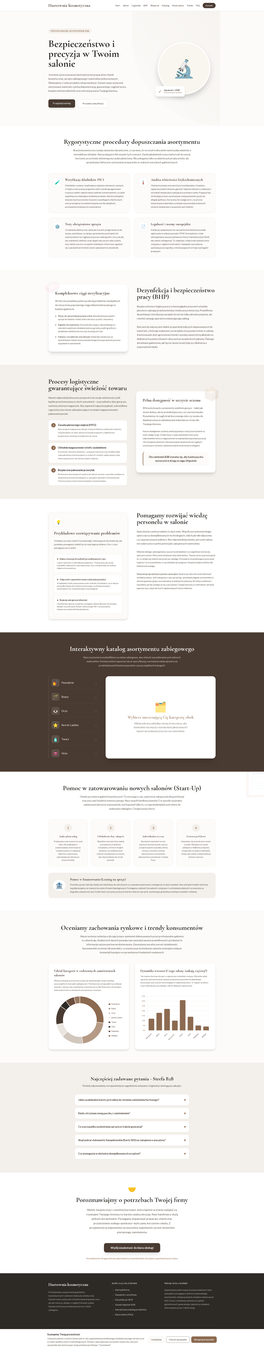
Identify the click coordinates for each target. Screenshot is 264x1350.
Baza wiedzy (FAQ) (122, 1314)
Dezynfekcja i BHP (122, 1299)
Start (117, 5)
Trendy (190, 5)
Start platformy (121, 1289)
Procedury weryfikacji (92, 103)
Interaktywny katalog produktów (129, 1309)
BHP (145, 5)
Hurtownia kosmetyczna (69, 5)
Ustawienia (156, 1339)
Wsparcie (154, 5)
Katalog (165, 5)
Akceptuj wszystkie (204, 1339)
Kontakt (209, 5)
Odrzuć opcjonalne (178, 1339)
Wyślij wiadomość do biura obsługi (132, 1247)
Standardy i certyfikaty (124, 1294)
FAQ (198, 5)
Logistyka (136, 5)
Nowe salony (178, 5)
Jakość (126, 5)
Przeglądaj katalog (62, 103)
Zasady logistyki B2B (123, 1304)
